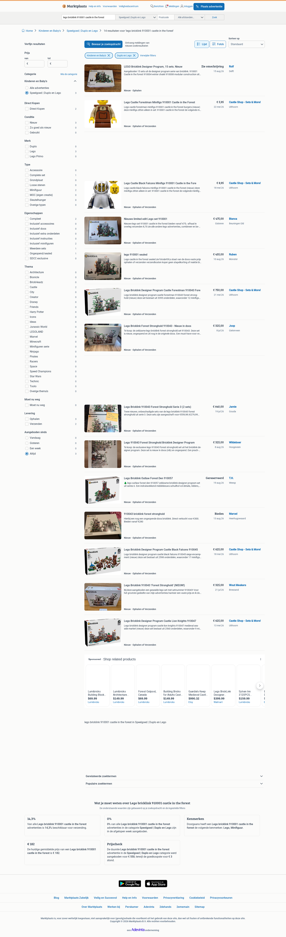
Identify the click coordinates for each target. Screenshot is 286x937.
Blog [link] (56, 897)
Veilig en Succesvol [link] (105, 897)
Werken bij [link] (113, 906)
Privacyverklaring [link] (173, 897)
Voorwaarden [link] (110, 6)
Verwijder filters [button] (148, 55)
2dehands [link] (165, 906)
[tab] (201, 44)
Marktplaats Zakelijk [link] (76, 897)
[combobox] (88, 17)
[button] (171, 6)
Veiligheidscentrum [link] (128, 6)
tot (49, 58)
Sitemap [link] (200, 906)
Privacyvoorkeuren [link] (221, 897)
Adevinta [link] (149, 906)
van (26, 58)
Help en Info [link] (129, 897)
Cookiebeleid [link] (197, 897)
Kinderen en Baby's (96, 55)
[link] (74, 6)
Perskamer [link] (131, 906)
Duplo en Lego (124, 55)
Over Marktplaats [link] (92, 906)
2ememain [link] (183, 906)
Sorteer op (234, 38)
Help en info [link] (95, 6)
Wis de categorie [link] (68, 74)
